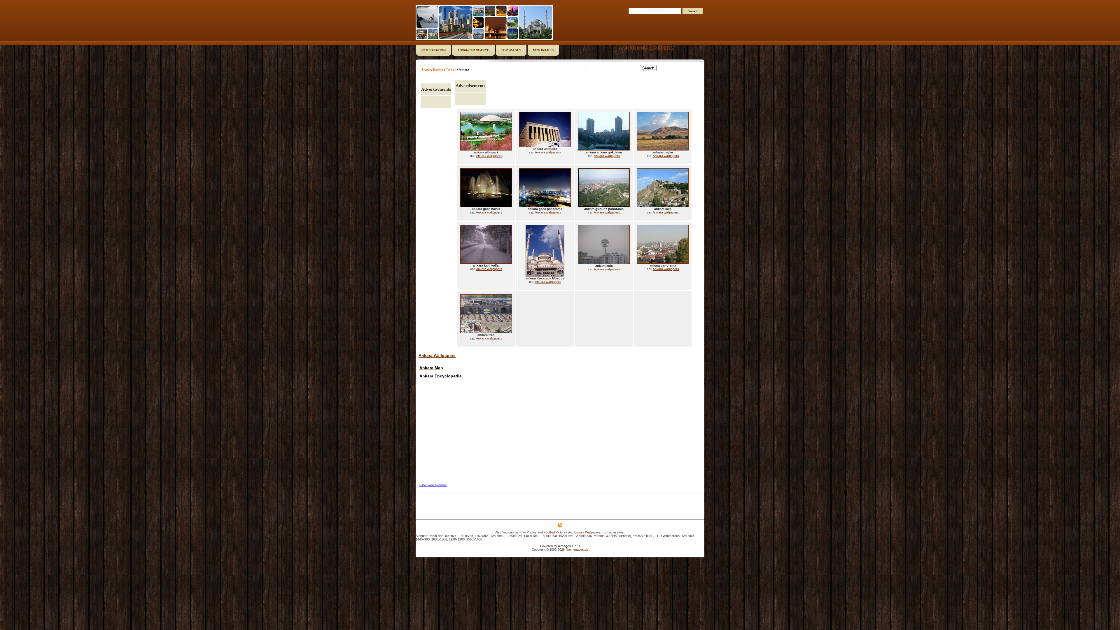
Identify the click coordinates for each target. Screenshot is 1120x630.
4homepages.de (577, 549)
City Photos (528, 532)
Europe (438, 69)
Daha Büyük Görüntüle (433, 485)
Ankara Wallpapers (437, 355)
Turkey (451, 69)
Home (426, 69)
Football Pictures (555, 532)
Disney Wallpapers (587, 532)
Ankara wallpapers (646, 48)
